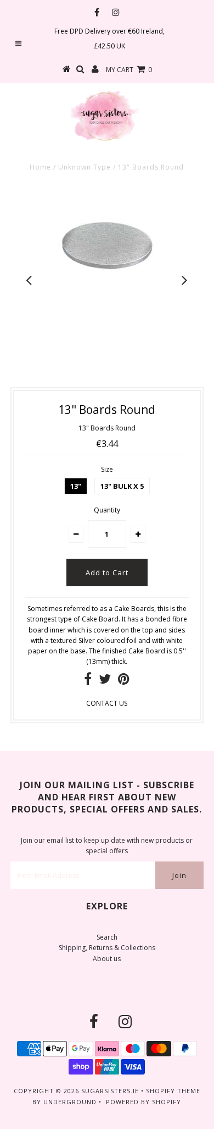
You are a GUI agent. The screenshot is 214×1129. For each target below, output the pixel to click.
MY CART (129, 69)
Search (107, 937)
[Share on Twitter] (105, 681)
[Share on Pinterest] (123, 681)
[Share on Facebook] (88, 681)
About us (107, 958)
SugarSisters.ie (110, 1091)
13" (75, 486)
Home (40, 167)
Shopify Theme (173, 1091)
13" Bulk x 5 (122, 486)
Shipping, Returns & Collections (107, 947)
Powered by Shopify (143, 1102)
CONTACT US (106, 703)
